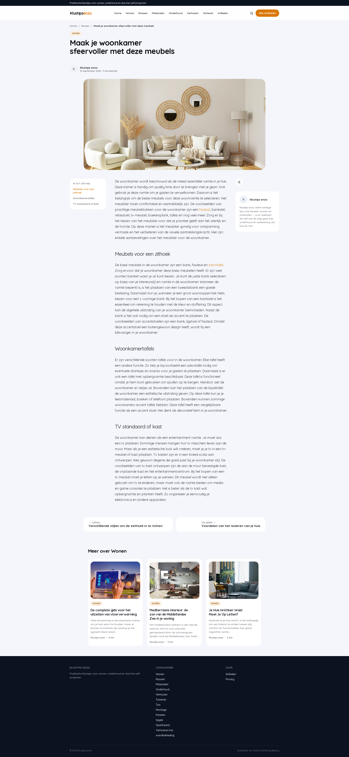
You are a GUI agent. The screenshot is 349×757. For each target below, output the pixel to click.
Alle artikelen (267, 13)
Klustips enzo (258, 199)
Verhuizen (192, 13)
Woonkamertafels (84, 198)
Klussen (143, 13)
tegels (159, 720)
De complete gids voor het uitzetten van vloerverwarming (114, 612)
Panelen (160, 715)
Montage (161, 709)
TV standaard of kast (86, 203)
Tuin (158, 704)
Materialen (158, 13)
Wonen (130, 13)
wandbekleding (165, 735)
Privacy (230, 679)
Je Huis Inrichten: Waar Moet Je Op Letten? (226, 612)
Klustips (81, 13)
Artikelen (223, 13)
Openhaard (163, 725)
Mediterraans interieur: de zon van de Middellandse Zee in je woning (169, 614)
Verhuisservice (164, 730)
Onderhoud (175, 13)
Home (117, 13)
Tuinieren (208, 13)
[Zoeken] (251, 13)
